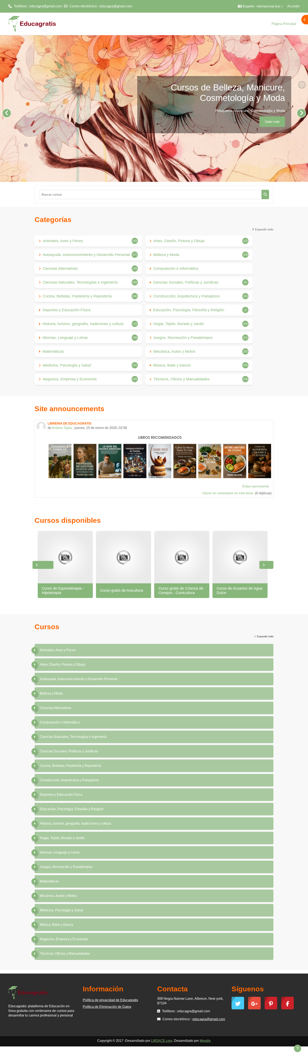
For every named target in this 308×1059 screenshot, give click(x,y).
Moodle (205, 1040)
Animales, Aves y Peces (63, 241)
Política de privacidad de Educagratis (110, 1000)
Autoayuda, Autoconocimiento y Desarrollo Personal (86, 255)
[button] (260, 6)
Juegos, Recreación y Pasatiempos (182, 338)
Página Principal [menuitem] (284, 24)
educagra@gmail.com (115, 6)
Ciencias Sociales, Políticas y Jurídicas (185, 282)
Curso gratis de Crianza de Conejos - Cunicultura (180, 590)
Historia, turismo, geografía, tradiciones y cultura (83, 324)
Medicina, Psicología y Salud (67, 365)
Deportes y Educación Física (67, 310)
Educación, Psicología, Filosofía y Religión (188, 310)
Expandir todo (264, 229)
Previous (42, 565)
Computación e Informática (175, 268)
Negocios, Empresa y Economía (70, 379)
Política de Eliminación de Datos (107, 1007)
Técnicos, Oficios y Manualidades (181, 379)
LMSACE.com (161, 1040)
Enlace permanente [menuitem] (255, 486)
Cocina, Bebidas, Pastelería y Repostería (77, 296)
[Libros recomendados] (160, 456)
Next (266, 565)
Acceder (293, 6)
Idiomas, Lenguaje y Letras (65, 338)
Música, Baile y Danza (171, 365)
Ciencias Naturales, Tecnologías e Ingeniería (80, 282)
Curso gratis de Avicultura (121, 590)
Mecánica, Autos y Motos (174, 351)
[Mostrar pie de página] (297, 1048)
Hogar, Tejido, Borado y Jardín (178, 324)
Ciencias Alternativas (60, 268)
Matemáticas (53, 351)
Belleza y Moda (166, 255)
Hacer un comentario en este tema (228, 493)
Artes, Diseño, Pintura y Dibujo (179, 241)
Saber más (272, 121)
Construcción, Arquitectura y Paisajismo (186, 296)
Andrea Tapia (62, 428)
